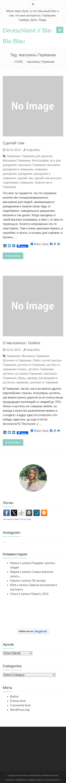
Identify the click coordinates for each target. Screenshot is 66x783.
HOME (18, 61)
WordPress (21, 780)
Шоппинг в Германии (17, 360)
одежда (32, 378)
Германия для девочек (36, 156)
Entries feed (18, 700)
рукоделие (25, 173)
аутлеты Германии (40, 369)
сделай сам (25, 178)
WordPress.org (20, 709)
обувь (21, 378)
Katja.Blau (33, 149)
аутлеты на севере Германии (22, 373)
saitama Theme (35, 780)
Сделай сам (13, 143)
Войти (14, 696)
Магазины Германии (16, 160)
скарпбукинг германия (18, 182)
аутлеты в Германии (31, 364)
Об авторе (39, 580)
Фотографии (40, 160)
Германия (13, 156)
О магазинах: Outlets (21, 343)
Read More (14, 255)
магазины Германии (32, 165)
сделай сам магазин (47, 178)
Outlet (37, 360)
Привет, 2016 (40, 593)
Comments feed (20, 705)
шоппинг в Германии (44, 382)
